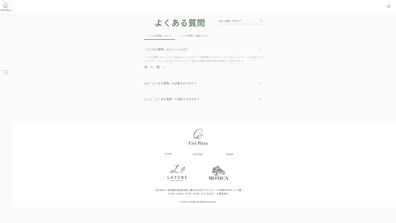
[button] (6, 72)
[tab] (159, 36)
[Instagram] (389, 6)
